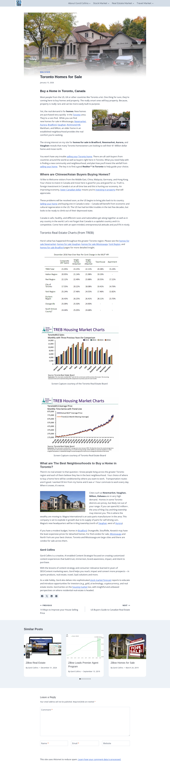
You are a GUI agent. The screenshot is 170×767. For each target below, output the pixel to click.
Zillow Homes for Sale (123, 662)
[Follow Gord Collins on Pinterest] (56, 596)
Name (45, 743)
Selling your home (48, 203)
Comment (47, 709)
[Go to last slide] (28, 655)
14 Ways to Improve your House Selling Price (59, 609)
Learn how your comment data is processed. (99, 759)
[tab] (80, 679)
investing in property (105, 189)
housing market (79, 586)
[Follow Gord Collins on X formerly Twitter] (47, 596)
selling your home (48, 166)
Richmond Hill (73, 124)
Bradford (52, 124)
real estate (45, 72)
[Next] (142, 655)
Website (107, 743)
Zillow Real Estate (35, 662)
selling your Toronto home (79, 156)
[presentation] (42, 646)
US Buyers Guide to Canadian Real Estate (110, 607)
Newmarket (80, 121)
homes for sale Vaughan (68, 244)
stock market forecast (100, 580)
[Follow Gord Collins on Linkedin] (52, 596)
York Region (114, 244)
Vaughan (61, 124)
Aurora (43, 124)
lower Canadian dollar (70, 189)
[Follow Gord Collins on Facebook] (42, 596)
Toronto (77, 114)
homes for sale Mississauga (94, 244)
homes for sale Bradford (52, 247)
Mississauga (115, 533)
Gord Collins (47, 549)
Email (75, 743)
